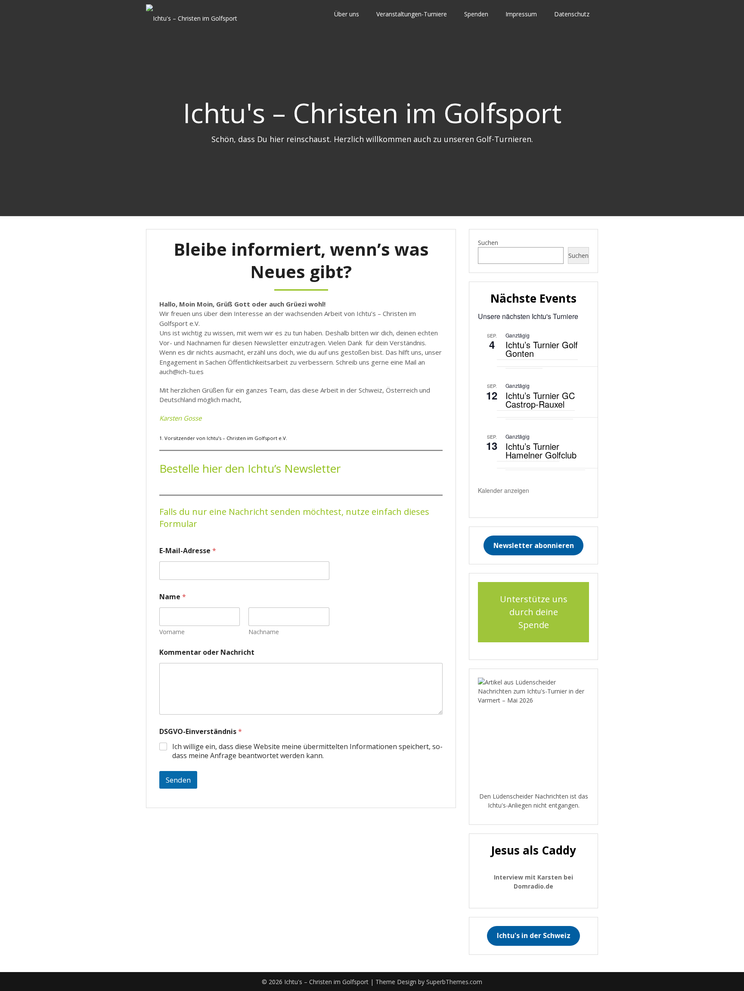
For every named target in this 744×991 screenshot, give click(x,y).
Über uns (346, 14)
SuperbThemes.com (454, 982)
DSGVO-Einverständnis (200, 732)
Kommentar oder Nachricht (206, 652)
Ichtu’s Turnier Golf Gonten (541, 348)
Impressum (521, 14)
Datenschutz (571, 14)
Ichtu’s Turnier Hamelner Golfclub (541, 450)
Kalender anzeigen (503, 490)
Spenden (476, 14)
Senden (178, 780)
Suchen (488, 242)
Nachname (263, 631)
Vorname (172, 631)
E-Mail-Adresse (187, 551)
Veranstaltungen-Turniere (411, 14)
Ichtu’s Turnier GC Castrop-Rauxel (540, 399)
